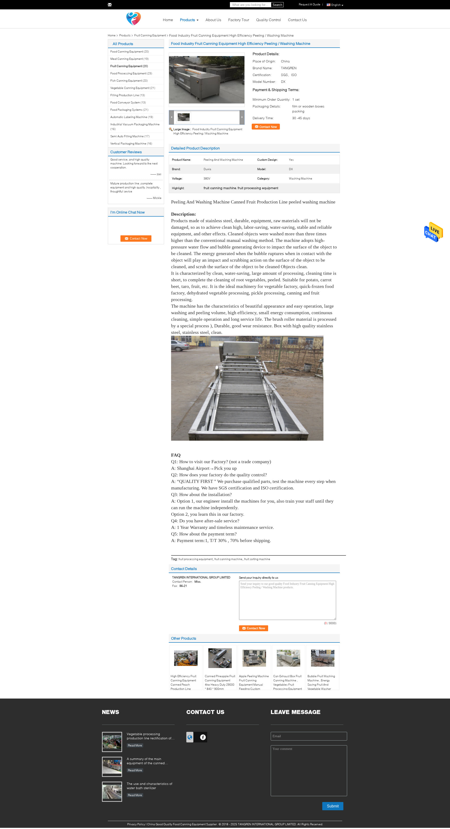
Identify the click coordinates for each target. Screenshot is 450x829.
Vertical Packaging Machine (128, 143)
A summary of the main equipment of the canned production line (146, 761)
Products (187, 19)
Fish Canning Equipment (126, 80)
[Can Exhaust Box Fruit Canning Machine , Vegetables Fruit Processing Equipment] (288, 658)
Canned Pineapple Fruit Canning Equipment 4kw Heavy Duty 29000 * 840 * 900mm (220, 682)
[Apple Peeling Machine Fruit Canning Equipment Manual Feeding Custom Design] (254, 658)
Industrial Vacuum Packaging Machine (135, 124)
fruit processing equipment (196, 559)
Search (277, 5)
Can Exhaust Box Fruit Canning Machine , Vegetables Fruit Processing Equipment (287, 682)
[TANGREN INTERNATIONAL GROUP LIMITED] (133, 18)
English (336, 5)
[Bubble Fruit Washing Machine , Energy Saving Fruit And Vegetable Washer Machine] (322, 658)
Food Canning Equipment (126, 51)
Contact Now (268, 127)
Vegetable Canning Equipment (129, 88)
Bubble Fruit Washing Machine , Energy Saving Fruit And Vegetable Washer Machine (321, 684)
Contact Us (297, 19)
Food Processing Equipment (128, 73)
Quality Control (268, 19)
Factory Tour (238, 19)
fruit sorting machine (257, 559)
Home (168, 19)
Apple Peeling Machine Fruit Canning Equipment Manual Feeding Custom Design (254, 684)
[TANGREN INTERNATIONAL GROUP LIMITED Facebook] (203, 736)
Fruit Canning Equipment (150, 35)
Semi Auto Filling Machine (127, 136)
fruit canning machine (228, 559)
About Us (213, 19)
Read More (135, 745)
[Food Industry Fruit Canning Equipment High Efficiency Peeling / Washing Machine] (207, 80)
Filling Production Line (124, 95)
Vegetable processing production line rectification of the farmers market (149, 736)
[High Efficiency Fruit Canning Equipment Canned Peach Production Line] (185, 658)
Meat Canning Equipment (126, 59)
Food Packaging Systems (126, 109)
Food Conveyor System (125, 102)
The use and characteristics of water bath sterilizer (149, 786)
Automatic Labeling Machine (128, 117)
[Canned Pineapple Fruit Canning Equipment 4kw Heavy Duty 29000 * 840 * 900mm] (220, 658)
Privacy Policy (136, 824)
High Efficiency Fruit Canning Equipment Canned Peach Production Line (183, 682)
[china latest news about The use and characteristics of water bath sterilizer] (112, 791)
